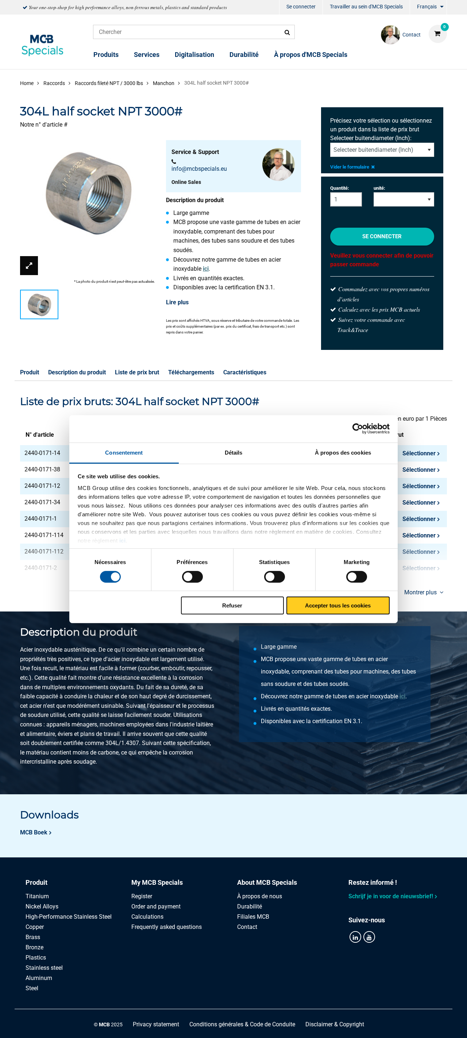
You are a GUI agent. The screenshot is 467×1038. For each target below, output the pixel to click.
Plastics (36, 957)
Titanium (37, 896)
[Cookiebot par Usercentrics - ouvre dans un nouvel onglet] (358, 428)
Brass (33, 937)
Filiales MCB (253, 916)
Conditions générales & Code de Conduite (242, 1024)
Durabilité (244, 54)
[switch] (192, 577)
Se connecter (301, 6)
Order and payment (156, 906)
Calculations (147, 916)
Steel (32, 988)
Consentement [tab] (124, 452)
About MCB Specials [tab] (267, 882)
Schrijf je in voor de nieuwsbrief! (390, 896)
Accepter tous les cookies (338, 605)
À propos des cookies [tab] (343, 452)
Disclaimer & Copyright (334, 1024)
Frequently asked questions (166, 926)
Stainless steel (44, 967)
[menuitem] (301, 7)
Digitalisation (194, 54)
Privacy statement (156, 1024)
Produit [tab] (36, 882)
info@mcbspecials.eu (199, 168)
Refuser (232, 605)
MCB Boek (33, 832)
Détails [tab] (234, 452)
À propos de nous (259, 896)
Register (141, 896)
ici (122, 540)
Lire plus (177, 302)
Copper (35, 926)
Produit (29, 372)
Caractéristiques (244, 372)
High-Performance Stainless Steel (69, 916)
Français (427, 6)
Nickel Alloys (42, 906)
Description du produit (77, 372)
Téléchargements (191, 372)
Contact (247, 926)
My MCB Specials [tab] (157, 882)
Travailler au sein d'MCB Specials (366, 6)
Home (27, 83)
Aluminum (39, 978)
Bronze (34, 947)
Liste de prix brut (137, 372)
